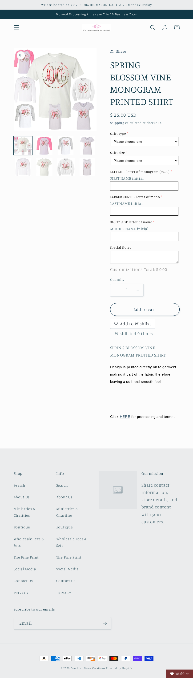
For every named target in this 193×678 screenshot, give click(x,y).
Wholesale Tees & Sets (29, 541)
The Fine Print (26, 557)
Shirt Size (117, 153)
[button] (16, 28)
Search (19, 485)
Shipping (117, 123)
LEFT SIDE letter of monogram (140, 172)
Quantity (117, 279)
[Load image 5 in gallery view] (23, 167)
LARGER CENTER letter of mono (135, 197)
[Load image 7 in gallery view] (65, 167)
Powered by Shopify (119, 668)
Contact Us (23, 580)
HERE (125, 417)
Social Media (25, 569)
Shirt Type (118, 133)
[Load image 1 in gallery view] (23, 145)
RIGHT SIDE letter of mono (131, 222)
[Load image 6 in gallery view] (44, 167)
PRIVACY (21, 592)
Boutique (22, 527)
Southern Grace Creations (88, 668)
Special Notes (120, 247)
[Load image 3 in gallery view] (65, 145)
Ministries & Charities (25, 511)
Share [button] (121, 51)
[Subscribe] (105, 623)
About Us (22, 497)
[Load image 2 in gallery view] (44, 145)
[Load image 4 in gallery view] (87, 145)
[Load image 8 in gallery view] (87, 167)
